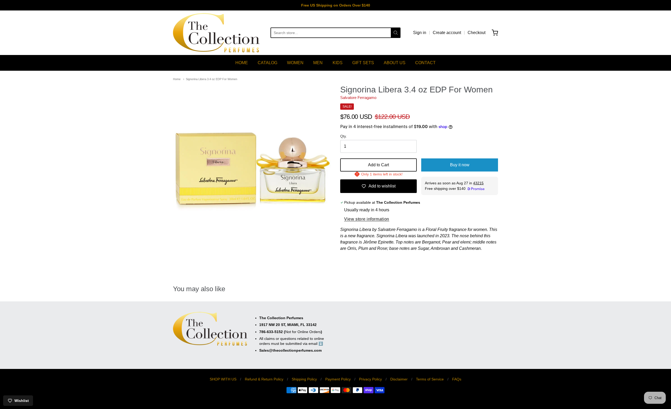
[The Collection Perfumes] (216, 32)
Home (177, 79)
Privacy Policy (370, 379)
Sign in (419, 32)
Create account (447, 32)
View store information (366, 219)
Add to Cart (378, 165)
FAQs (456, 379)
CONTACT (425, 62)
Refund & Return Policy (264, 379)
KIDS (338, 62)
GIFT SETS (363, 62)
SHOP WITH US (223, 379)
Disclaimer (399, 379)
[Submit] (396, 32)
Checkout (476, 32)
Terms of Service (430, 379)
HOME (241, 62)
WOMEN (295, 62)
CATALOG (267, 62)
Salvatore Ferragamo (358, 97)
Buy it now (459, 165)
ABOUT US (394, 62)
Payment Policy (338, 379)
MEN (318, 62)
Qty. (343, 136)
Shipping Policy (304, 379)
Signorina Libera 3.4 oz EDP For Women (211, 79)
